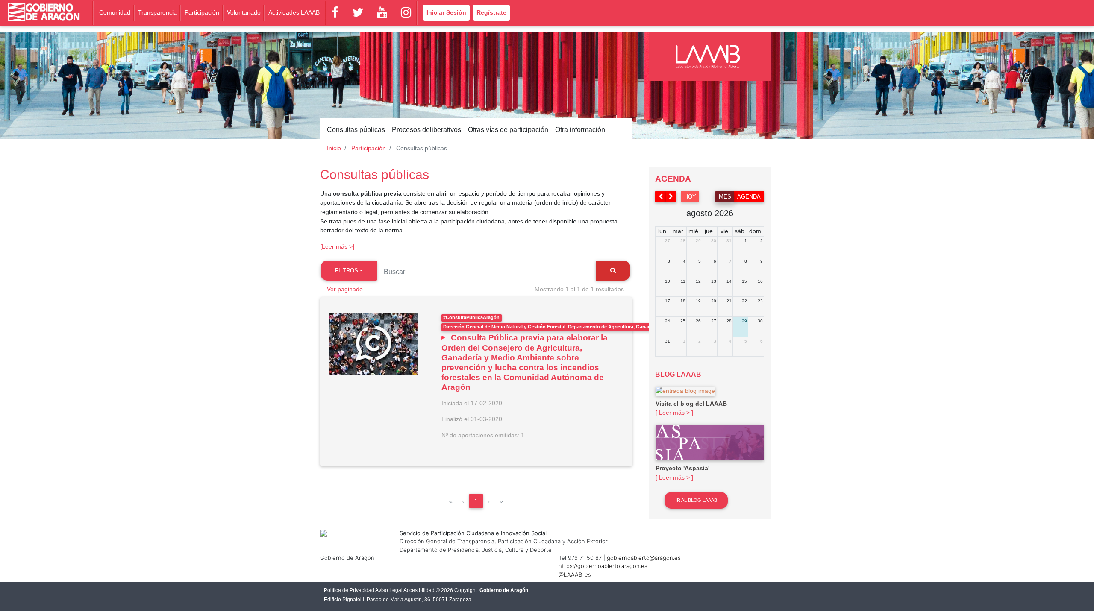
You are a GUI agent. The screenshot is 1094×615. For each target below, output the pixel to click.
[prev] (660, 196)
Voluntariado (244, 12)
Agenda (749, 196)
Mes (725, 196)
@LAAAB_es (575, 574)
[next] (671, 196)
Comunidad (114, 12)
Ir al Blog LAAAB (696, 500)
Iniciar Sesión (446, 12)
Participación (202, 12)
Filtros (346, 270)
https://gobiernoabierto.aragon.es (603, 565)
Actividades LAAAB (294, 12)
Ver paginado (345, 289)
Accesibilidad (419, 590)
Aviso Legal (389, 590)
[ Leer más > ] (674, 412)
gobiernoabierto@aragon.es (644, 557)
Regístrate (491, 12)
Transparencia (157, 12)
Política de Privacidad (349, 590)
